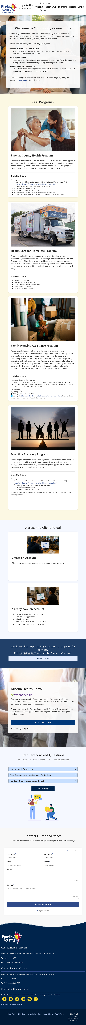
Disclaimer (22, 1014)
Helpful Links (76, 6)
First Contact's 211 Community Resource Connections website (40, 396)
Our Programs (59, 6)
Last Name (48, 854)
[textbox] (43, 877)
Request (10, 885)
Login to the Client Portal (26, 6)
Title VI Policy (59, 1014)
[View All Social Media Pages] (22, 1004)
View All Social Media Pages (11, 1004)
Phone (46, 862)
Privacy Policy (11, 1014)
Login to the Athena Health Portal (43, 7)
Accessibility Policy (34, 1014)
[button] (43, 769)
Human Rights (48, 1014)
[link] (43, 151)
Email (9, 862)
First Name (11, 854)
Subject (9, 869)
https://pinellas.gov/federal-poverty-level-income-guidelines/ (35, 184)
